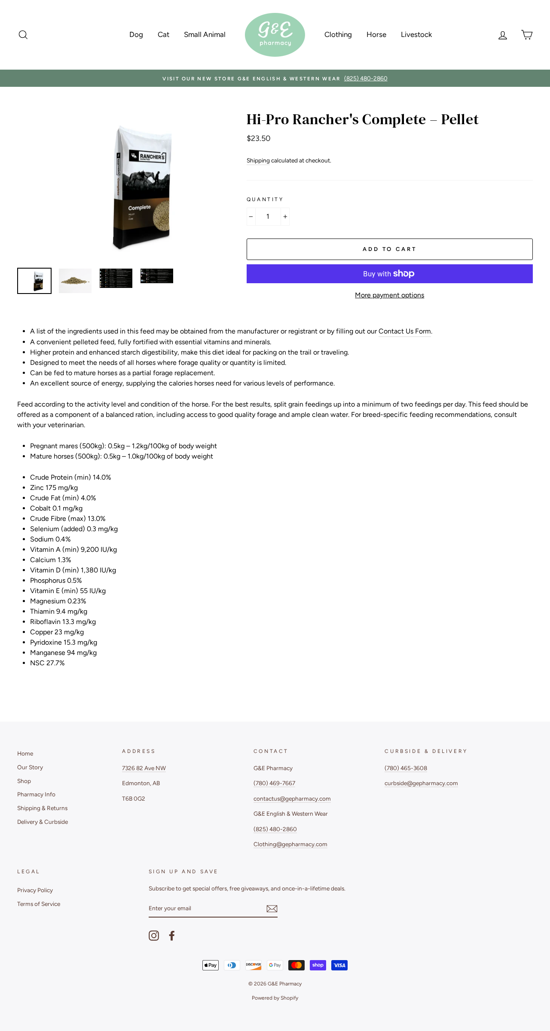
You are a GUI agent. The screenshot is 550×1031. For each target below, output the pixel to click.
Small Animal (205, 34)
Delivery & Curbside (42, 821)
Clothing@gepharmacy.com (290, 844)
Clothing (338, 34)
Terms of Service (38, 903)
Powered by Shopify (275, 998)
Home (25, 753)
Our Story (30, 767)
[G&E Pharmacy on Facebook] (172, 935)
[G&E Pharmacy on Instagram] (154, 935)
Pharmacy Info (36, 794)
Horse (376, 34)
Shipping (258, 160)
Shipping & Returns (42, 808)
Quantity (265, 199)
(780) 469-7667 (274, 783)
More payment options (389, 295)
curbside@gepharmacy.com (421, 783)
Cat (163, 34)
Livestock (416, 34)
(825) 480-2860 (275, 829)
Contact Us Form (405, 331)
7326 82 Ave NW (144, 768)
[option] (275, 78)
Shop (24, 780)
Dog (136, 34)
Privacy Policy (35, 890)
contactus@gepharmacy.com (292, 798)
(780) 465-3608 (406, 768)
